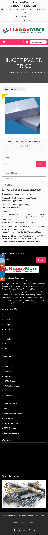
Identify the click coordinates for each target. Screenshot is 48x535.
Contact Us (9, 396)
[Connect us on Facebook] (14, 530)
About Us (8, 367)
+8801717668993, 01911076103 (24, 6)
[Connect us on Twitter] (19, 530)
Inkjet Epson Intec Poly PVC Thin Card (24, 141)
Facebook (8, 315)
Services (8, 391)
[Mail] (2, 279)
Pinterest (8, 344)
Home (5, 72)
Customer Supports (11, 433)
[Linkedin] (2, 274)
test (5, 409)
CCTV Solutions (11, 381)
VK (6, 349)
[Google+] (2, 265)
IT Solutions (8, 418)
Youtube (8, 334)
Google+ (8, 325)
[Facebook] (2, 256)
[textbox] (24, 178)
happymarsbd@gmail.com (24, 2)
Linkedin (8, 339)
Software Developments (13, 414)
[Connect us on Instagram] (29, 530)
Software (8, 376)
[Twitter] (2, 260)
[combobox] (24, 178)
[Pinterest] (2, 270)
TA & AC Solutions (12, 386)
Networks (8, 371)
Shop (7, 362)
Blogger (8, 329)
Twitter (7, 320)
